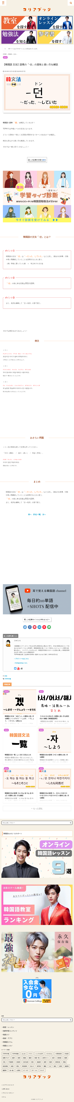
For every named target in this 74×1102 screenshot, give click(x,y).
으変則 (18, 1070)
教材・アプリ (7, 1038)
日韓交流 (57, 1062)
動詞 (30, 1058)
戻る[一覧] (37, 514)
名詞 (53, 1058)
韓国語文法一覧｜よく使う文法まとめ (18, 755)
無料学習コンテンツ (10, 1031)
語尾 (60, 1066)
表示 (43, 160)
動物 (24, 1058)
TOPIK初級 (15, 1054)
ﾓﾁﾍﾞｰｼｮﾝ (34, 1070)
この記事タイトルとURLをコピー (38, 619)
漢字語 (39, 1066)
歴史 (17, 1066)
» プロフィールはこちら (21, 659)
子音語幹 (10, 1062)
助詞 (19, 1058)
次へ (44, 514)
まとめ (23, 1054)
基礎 (65, 1058)
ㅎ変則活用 (58, 1054)
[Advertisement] (37, 415)
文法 (6, 676)
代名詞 (66, 1054)
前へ (30, 514)
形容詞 (18, 1062)
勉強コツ (6, 1034)
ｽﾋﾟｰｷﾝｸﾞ (26, 1070)
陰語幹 (67, 1066)
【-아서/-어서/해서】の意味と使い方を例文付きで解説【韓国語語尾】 (54, 717)
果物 (64, 1062)
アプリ (30, 1054)
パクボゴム (49, 1054)
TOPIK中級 (8, 679)
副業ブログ (6, 1058)
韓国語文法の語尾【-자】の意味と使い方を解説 (54, 756)
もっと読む (38, 808)
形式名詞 (25, 1062)
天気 (4, 1062)
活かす (32, 1066)
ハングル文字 (39, 1054)
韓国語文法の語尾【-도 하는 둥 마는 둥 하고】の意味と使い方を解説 (19, 794)
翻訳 (45, 1066)
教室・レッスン (8, 1027)
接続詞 (39, 1062)
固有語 (59, 1058)
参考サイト (46, 1058)
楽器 (12, 1066)
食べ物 (11, 1070)
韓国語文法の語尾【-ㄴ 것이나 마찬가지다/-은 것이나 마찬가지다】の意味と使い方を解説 (54, 795)
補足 (55, 1066)
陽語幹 (5, 1070)
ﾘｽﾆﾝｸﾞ (42, 1070)
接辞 (45, 1062)
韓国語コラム (7, 1042)
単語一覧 (37, 1058)
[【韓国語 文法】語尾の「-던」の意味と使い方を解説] (39, 627)
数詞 (50, 1062)
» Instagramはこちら (20, 663)
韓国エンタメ (7, 1045)
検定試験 (5, 1066)
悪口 (32, 1062)
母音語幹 (24, 1066)
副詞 (13, 1058)
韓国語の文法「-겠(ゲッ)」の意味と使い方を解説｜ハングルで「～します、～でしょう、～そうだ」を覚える (19, 718)
